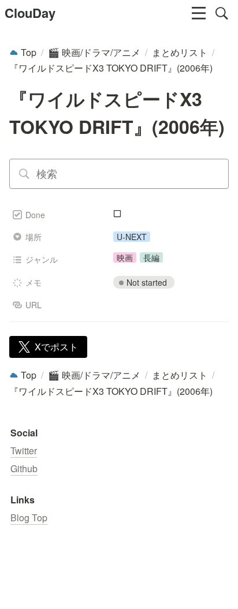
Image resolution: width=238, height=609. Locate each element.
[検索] (221, 13)
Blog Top (28, 517)
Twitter (23, 450)
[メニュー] (198, 13)
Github (24, 468)
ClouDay (30, 12)
